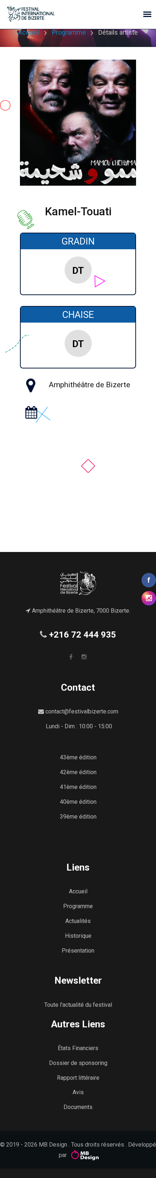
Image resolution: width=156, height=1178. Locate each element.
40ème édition (78, 801)
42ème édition (78, 772)
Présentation (78, 950)
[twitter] (84, 657)
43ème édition (78, 757)
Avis (78, 1092)
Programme (69, 32)
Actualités (78, 921)
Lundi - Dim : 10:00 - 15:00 (79, 726)
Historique (78, 935)
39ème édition (78, 816)
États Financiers (78, 1048)
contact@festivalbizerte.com (81, 711)
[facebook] (70, 657)
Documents (78, 1107)
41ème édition (78, 787)
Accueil (29, 32)
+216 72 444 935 (82, 635)
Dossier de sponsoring (78, 1063)
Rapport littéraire (78, 1077)
